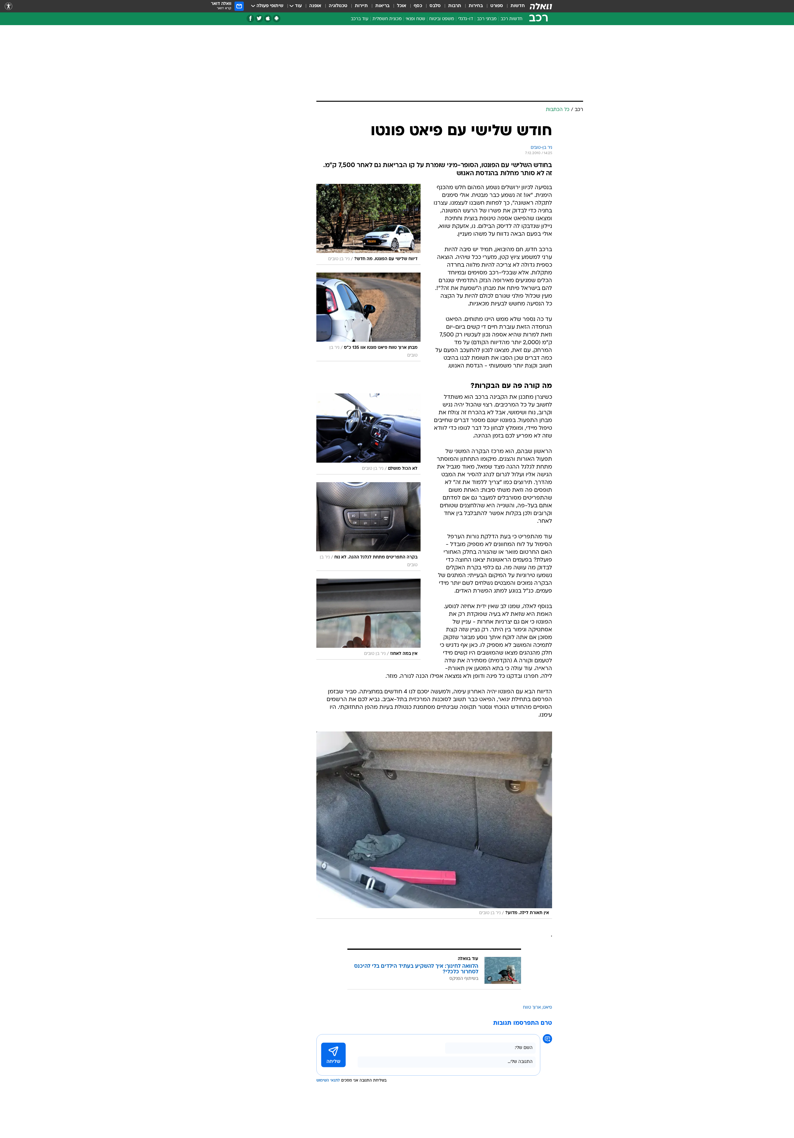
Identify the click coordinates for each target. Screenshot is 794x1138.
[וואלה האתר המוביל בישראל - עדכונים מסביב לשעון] (541, 6)
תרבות (454, 6)
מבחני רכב (487, 19)
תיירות (361, 6)
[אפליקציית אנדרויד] (276, 18)
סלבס (435, 6)
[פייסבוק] (250, 18)
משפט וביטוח (441, 19)
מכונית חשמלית (387, 19)
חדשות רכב (511, 19)
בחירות (476, 6)
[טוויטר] (259, 18)
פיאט (547, 1008)
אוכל (401, 6)
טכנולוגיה (338, 6)
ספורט (496, 6)
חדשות (518, 6)
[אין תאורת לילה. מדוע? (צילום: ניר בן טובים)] (434, 825)
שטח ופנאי (415, 19)
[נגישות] (8, 6)
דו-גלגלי (465, 19)
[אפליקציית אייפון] (268, 18)
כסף (418, 6)
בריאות (382, 6)
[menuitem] (514, 6)
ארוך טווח (532, 1008)
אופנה (315, 6)
